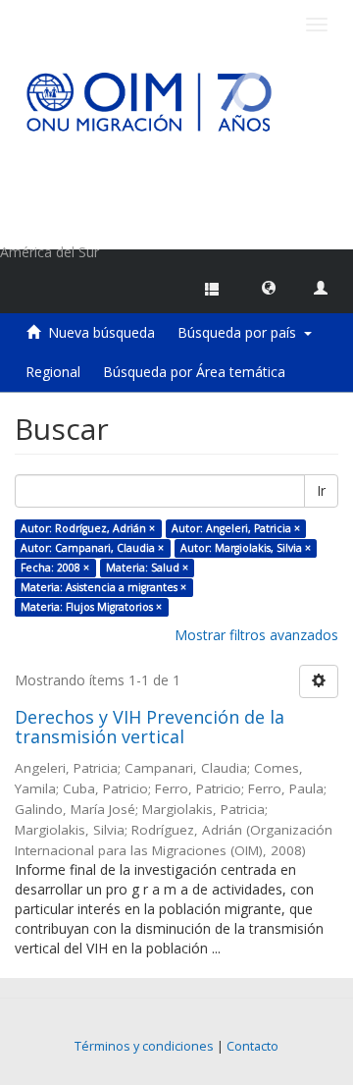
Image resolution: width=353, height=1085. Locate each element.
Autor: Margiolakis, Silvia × (245, 548)
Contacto (252, 1046)
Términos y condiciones (144, 1046)
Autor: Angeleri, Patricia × (236, 528)
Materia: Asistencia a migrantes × (103, 587)
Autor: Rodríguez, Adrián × (88, 528)
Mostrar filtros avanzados (256, 634)
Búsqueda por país (240, 332)
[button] (268, 286)
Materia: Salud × (147, 567)
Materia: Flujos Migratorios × (91, 607)
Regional (52, 371)
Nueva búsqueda (101, 332)
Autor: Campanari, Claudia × (92, 548)
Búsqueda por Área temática (194, 371)
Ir (321, 490)
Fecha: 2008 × (55, 567)
